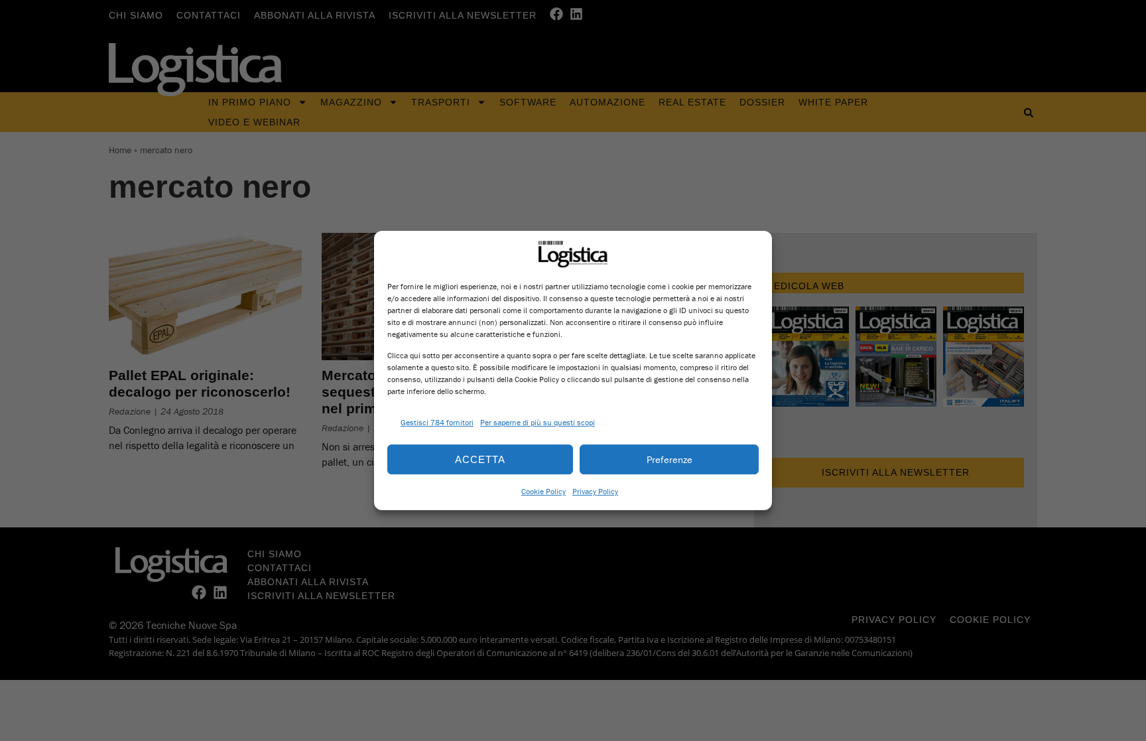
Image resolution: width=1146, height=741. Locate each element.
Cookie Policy (543, 491)
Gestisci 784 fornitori (437, 422)
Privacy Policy (595, 491)
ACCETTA (480, 459)
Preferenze (669, 459)
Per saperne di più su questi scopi (537, 422)
